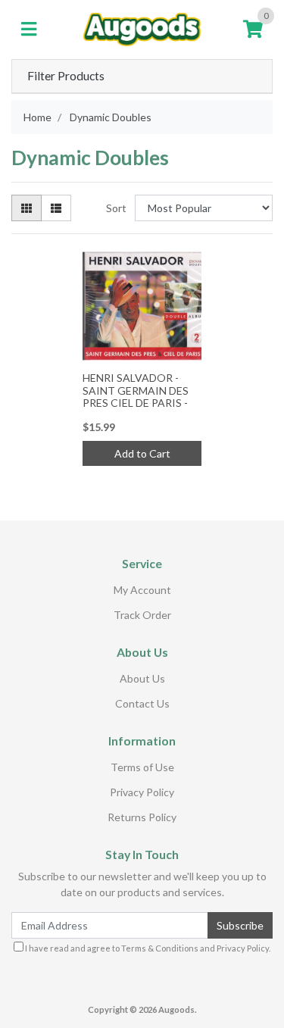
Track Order (142, 614)
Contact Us (142, 703)
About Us (142, 678)
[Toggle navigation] (28, 29)
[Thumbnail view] (26, 208)
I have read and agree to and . (146, 948)
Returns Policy (142, 817)
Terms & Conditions (159, 948)
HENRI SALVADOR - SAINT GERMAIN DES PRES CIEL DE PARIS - (136, 390)
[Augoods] (142, 28)
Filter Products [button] (66, 76)
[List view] (56, 208)
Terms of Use (142, 767)
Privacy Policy (142, 792)
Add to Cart (142, 453)
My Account (142, 589)
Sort (116, 208)
